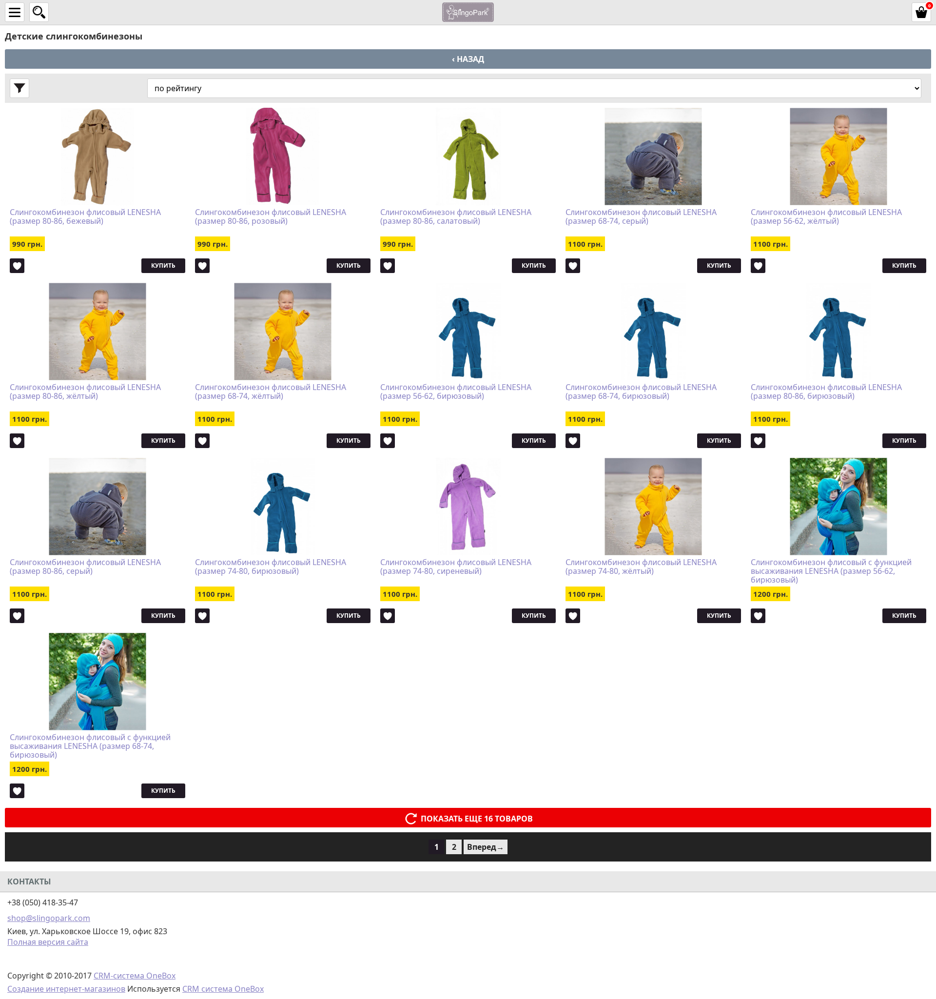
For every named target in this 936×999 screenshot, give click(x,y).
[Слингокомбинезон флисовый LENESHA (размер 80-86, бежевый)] (97, 156)
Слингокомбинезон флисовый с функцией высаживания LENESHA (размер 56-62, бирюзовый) (831, 571)
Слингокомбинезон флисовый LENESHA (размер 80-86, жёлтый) (85, 392)
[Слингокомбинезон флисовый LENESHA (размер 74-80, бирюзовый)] (282, 506)
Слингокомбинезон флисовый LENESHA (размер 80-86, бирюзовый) (826, 392)
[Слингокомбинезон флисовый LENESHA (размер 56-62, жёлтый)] (838, 156)
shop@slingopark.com (48, 918)
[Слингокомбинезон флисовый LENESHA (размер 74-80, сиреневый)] (468, 506)
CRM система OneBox (223, 988)
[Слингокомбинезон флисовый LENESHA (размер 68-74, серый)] (653, 156)
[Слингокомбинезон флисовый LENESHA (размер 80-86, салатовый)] (468, 156)
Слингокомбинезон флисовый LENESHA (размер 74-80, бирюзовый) (270, 567)
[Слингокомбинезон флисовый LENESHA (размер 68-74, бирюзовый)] (653, 331)
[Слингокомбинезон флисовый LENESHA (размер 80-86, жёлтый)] (97, 331)
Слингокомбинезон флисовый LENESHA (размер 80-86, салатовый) (455, 217)
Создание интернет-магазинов (66, 988)
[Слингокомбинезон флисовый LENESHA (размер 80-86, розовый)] (282, 156)
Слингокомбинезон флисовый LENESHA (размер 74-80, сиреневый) (455, 567)
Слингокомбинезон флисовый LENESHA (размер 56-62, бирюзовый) (455, 392)
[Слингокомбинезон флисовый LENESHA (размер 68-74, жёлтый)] (282, 331)
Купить (163, 265)
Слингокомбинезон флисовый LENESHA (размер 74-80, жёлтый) (641, 567)
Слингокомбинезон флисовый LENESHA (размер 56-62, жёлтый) (826, 217)
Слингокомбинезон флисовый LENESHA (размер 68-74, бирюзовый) (641, 392)
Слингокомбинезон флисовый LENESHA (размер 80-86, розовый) (270, 217)
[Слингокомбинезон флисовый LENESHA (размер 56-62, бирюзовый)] (468, 331)
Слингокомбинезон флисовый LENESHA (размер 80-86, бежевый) (85, 217)
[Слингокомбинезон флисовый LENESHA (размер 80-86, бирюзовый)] (838, 331)
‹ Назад (468, 59)
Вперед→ (485, 847)
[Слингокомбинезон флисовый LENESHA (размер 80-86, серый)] (97, 506)
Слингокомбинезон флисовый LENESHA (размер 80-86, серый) (85, 567)
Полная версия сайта (47, 942)
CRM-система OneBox (135, 975)
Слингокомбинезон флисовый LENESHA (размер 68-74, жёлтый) (270, 392)
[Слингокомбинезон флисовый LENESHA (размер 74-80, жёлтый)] (653, 506)
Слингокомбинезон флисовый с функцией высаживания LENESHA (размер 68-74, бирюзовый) (90, 746)
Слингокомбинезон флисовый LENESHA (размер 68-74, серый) (641, 217)
